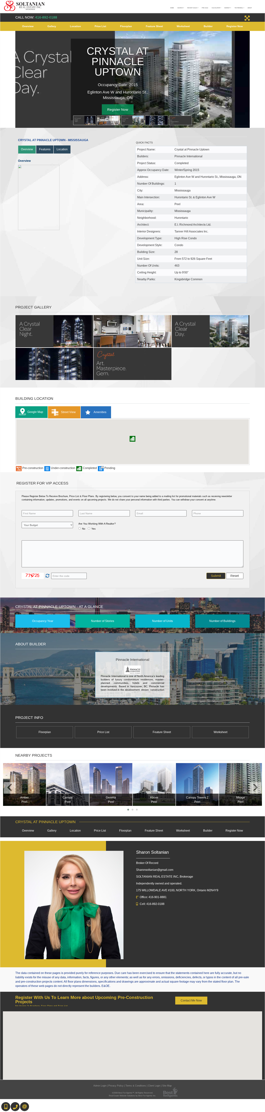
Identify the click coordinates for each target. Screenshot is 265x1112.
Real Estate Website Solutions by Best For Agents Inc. (132, 1096)
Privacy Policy (115, 1085)
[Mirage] (240, 784)
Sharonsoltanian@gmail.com (154, 869)
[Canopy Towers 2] (197, 784)
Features (44, 149)
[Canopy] (67, 784)
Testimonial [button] (239, 8)
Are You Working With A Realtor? (97, 523)
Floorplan (126, 26)
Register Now (234, 26)
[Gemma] (110, 784)
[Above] (154, 784)
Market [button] (227, 8)
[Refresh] (47, 576)
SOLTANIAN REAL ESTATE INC (164, 876)
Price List (100, 26)
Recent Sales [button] (192, 8)
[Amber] (24, 784)
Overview (28, 26)
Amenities (99, 411)
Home (172, 8)
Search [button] (180, 8)
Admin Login (99, 1085)
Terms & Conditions (135, 1085)
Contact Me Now (191, 1000)
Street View (68, 411)
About (250, 8)
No (83, 528)
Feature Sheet (154, 26)
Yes (93, 528)
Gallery (51, 26)
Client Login (154, 1085)
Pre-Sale (205, 8)
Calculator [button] (216, 8)
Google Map (35, 411)
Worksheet (183, 26)
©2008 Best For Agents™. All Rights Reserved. (132, 1093)
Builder (208, 26)
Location (75, 26)
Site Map (167, 1085)
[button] (132, 439)
